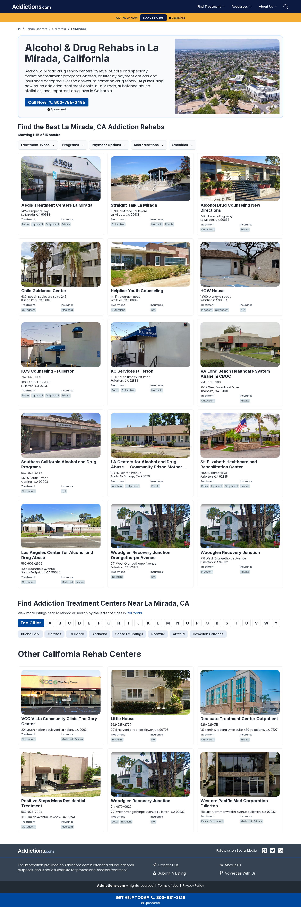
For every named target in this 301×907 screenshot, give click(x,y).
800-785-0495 (153, 17)
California (59, 29)
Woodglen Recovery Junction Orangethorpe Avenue (140, 555)
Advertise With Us (240, 873)
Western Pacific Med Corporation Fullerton (234, 803)
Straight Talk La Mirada (134, 205)
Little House (123, 718)
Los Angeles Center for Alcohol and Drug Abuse (57, 555)
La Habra (76, 634)
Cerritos (54, 634)
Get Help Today (150, 897)
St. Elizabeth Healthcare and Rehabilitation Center (228, 464)
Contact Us (168, 865)
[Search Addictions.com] (285, 6)
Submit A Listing (172, 873)
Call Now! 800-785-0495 (56, 102)
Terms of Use (168, 885)
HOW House (212, 290)
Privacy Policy (193, 885)
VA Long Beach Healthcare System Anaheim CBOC (235, 374)
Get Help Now (127, 17)
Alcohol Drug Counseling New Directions (230, 208)
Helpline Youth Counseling (137, 290)
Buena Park (30, 634)
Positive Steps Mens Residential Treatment (53, 803)
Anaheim (99, 634)
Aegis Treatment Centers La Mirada (57, 205)
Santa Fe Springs (129, 634)
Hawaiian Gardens (208, 634)
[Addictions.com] (20, 29)
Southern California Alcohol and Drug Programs (58, 464)
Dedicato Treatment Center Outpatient (239, 718)
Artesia (179, 634)
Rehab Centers (36, 29)
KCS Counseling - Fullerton (48, 371)
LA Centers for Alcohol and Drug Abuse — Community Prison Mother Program (146, 467)
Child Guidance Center (43, 290)
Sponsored (178, 17)
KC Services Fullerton (132, 371)
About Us (233, 865)
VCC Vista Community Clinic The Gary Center (59, 721)
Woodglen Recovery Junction (230, 552)
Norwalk (158, 634)
